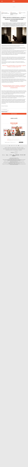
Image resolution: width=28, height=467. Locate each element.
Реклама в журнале (14, 147)
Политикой (10, 140)
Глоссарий (22, 147)
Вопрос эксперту (19, 147)
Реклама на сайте (9, 147)
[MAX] (9, 145)
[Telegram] (11, 145)
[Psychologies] (14, 1)
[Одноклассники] (16, 145)
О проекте (6, 147)
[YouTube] (18, 145)
